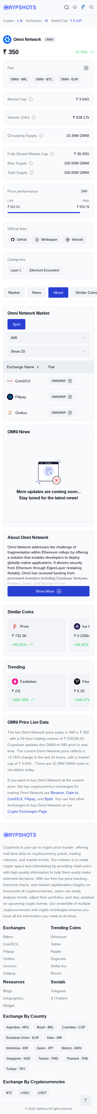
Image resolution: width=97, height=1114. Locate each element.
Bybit (49, 799)
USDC (25, 1093)
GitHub (22, 239)
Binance (57, 793)
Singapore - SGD (18, 1058)
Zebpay (9, 973)
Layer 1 (16, 270)
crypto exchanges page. (28, 811)
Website (77, 239)
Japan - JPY (45, 1048)
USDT (42, 1093)
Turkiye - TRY (15, 1069)
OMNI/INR (58, 381)
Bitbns (8, 937)
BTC (9, 1093)
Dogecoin (58, 959)
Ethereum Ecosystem (44, 270)
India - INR (54, 1038)
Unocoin (10, 966)
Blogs (7, 991)
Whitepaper (49, 239)
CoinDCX (15, 799)
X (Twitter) (59, 998)
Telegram (58, 991)
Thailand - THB (77, 1058)
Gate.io (72, 793)
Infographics (13, 998)
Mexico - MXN (71, 1048)
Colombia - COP (73, 1027)
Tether (56, 944)
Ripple (56, 951)
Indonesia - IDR (17, 1048)
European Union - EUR (22, 1038)
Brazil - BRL (45, 1027)
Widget (8, 1005)
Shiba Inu (58, 966)
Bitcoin (56, 973)
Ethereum (59, 937)
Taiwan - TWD (48, 1058)
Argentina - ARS (17, 1027)
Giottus (9, 959)
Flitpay (30, 799)
